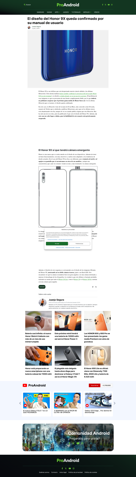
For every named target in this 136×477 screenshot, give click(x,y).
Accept (57, 243)
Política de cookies (60, 247)
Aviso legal (77, 247)
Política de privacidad (70, 247)
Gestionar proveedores (53, 239)
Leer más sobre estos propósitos (65, 239)
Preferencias (79, 243)
